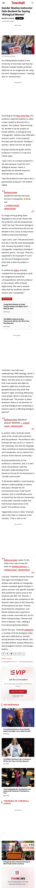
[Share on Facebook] (11, 653)
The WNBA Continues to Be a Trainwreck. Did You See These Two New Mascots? (17, 760)
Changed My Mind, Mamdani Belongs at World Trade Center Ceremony (16, 863)
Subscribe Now (18, 696)
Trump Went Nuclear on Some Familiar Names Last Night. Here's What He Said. (17, 730)
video (16, 270)
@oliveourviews (10, 192)
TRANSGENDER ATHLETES (9, 662)
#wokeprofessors (19, 566)
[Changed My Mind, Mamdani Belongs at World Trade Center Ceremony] (18, 850)
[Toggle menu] (4, 3)
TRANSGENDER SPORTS (26, 662)
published (28, 630)
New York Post (22, 116)
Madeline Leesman (8, 18)
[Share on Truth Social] (7, 653)
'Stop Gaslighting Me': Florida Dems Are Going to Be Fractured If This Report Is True (17, 791)
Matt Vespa (6, 734)
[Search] (32, 3)
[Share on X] (3, 653)
